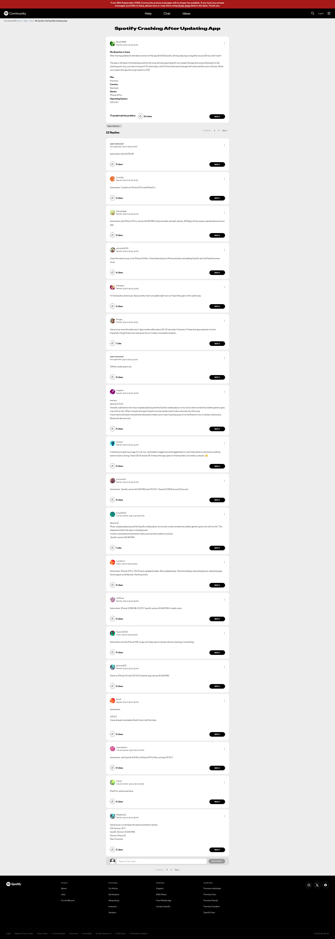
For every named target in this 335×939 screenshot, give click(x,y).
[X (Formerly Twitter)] (317, 885)
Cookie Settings (58, 933)
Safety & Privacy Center (24, 933)
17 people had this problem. (123, 115)
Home (18, 20)
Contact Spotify (163, 906)
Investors (112, 906)
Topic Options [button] (113, 126)
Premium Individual (212, 888)
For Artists (113, 888)
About (64, 888)
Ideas (186, 13)
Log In (320, 13)
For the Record (67, 900)
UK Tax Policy (121, 933)
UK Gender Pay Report (138, 933)
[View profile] (112, 43)
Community (17, 13)
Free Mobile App (163, 900)
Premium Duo (209, 894)
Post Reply (216, 861)
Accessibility (87, 933)
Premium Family (210, 900)
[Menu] (329, 13)
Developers (113, 894)
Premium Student (211, 906)
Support (160, 888)
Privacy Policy (42, 933)
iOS (31, 20)
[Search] (312, 13)
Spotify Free (209, 912)
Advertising (113, 900)
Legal (8, 933)
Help (148, 13)
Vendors (112, 912)
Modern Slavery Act (103, 933)
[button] (224, 43)
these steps (184, 5)
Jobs (63, 894)
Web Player (161, 894)
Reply (217, 116)
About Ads (73, 933)
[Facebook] (325, 885)
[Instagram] (309, 885)
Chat (167, 13)
